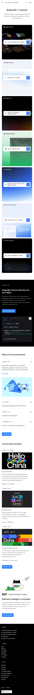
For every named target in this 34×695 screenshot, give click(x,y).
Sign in (30, 2)
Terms (3, 687)
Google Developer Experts (8, 634)
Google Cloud (5, 675)
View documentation (8, 311)
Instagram (4, 651)
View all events (7, 566)
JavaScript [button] (13, 318)
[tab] (5, 318)
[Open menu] (2, 2)
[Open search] (26, 2)
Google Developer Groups (8, 632)
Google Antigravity (6, 673)
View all (3, 679)
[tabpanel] (17, 331)
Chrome (3, 667)
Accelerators (4, 636)
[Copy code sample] (30, 318)
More (21, 318)
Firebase (3, 669)
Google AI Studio (6, 671)
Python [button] (5, 318)
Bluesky (3, 649)
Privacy (8, 687)
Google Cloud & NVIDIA (8, 638)
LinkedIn (3, 653)
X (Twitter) (4, 655)
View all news (6, 434)
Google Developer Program (9, 630)
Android (3, 665)
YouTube (3, 657)
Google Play (4, 677)
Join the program (8, 615)
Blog (2, 647)
